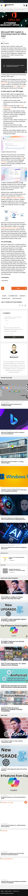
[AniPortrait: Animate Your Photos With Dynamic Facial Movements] (14, 676)
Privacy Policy (8, 891)
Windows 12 (18, 488)
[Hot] (25, 647)
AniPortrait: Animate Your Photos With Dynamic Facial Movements (14, 686)
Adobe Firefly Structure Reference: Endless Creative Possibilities (11, 709)
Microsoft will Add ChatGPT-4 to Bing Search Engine (12, 462)
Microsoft (22, 295)
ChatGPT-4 (20, 459)
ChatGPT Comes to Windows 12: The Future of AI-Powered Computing (14, 490)
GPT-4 (15, 86)
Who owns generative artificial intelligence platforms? (14, 548)
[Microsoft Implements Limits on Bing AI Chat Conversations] (14, 419)
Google (17, 401)
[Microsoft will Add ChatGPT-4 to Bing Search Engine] (14, 447)
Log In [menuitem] (2, 1)
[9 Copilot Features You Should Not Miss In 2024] (14, 631)
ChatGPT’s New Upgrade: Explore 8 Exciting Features (13, 620)
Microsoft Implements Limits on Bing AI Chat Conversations (12, 433)
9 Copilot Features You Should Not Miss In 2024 (12, 642)
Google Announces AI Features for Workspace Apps (11, 404)
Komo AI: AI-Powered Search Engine (16, 558)
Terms (2, 891)
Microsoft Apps (6, 298)
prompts (3, 162)
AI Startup (7, 544)
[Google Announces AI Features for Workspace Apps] (14, 390)
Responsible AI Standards (17, 197)
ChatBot (11, 459)
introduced (4, 83)
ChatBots (7, 459)
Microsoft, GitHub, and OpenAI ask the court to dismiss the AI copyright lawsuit (13, 518)
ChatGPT (16, 459)
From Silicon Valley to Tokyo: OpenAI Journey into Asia (12, 598)
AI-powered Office (13, 295)
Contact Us (16, 891)
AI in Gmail (7, 401)
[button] (1, 5)
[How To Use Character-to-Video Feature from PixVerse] (14, 654)
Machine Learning (17, 544)
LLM (22, 158)
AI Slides (4, 295)
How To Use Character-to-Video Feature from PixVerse (13, 664)
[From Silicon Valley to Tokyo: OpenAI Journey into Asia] (14, 587)
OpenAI (23, 86)
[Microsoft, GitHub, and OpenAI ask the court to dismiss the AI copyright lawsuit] (14, 504)
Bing (7, 430)
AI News (2, 401)
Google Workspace (5, 402)
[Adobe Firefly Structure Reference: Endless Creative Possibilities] (14, 698)
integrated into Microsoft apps (10, 228)
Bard (14, 401)
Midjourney (8, 545)
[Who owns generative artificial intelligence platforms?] (14, 533)
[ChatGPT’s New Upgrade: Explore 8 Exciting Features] (14, 609)
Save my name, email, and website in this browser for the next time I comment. (13, 329)
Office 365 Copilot (17, 298)
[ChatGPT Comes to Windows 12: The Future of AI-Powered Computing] (14, 476)
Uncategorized (13, 578)
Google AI (22, 401)
